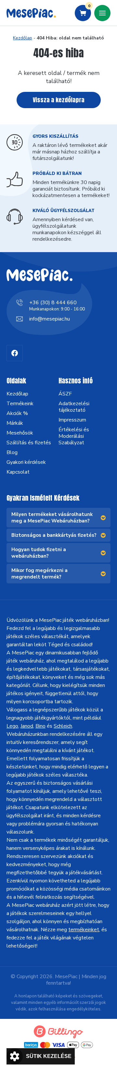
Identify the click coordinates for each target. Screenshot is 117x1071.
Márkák (14, 423)
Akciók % (17, 413)
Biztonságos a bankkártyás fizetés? (54, 535)
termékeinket (83, 929)
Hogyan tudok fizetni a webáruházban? (38, 552)
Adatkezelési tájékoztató (73, 407)
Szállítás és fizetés (28, 442)
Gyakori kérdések (26, 462)
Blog (12, 452)
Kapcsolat (18, 472)
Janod (26, 726)
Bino (40, 726)
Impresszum (72, 419)
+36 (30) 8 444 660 (53, 302)
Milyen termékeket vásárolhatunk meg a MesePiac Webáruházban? (52, 517)
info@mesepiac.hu (49, 318)
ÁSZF (65, 393)
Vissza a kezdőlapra (58, 99)
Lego (12, 726)
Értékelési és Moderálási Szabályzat (73, 436)
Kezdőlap (22, 38)
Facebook (14, 353)
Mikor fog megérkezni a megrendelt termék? (39, 573)
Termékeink (19, 403)
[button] (40, 1056)
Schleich (63, 726)
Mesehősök (19, 432)
